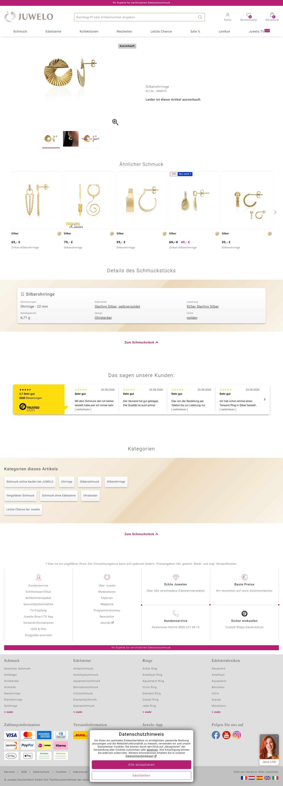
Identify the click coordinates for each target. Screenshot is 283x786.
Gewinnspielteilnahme (38, 604)
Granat (216, 700)
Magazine (107, 604)
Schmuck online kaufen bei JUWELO (29, 482)
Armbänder (11, 681)
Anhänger (10, 675)
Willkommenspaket (38, 598)
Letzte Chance (161, 31)
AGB (24, 772)
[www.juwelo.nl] (252, 778)
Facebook (216, 735)
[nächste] (275, 212)
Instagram (237, 735)
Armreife (10, 687)
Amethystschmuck (85, 675)
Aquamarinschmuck (86, 681)
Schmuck (20, 31)
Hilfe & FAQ (38, 629)
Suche (201, 17)
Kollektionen (89, 31)
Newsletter (107, 617)
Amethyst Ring (152, 675)
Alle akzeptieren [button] (141, 765)
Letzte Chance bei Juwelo (23, 510)
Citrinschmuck (83, 694)
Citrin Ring (150, 687)
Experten (107, 598)
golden (192, 317)
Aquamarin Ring (153, 681)
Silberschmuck (89, 482)
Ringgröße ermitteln (38, 635)
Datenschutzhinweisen (139, 756)
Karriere (9, 772)
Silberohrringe (116, 482)
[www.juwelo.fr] (244, 778)
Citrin (215, 694)
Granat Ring (150, 700)
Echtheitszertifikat (38, 592)
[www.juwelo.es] (259, 778)
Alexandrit (218, 669)
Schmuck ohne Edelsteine (59, 496)
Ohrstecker (103, 317)
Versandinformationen (38, 623)
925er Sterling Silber (203, 306)
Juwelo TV (259, 31)
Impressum (80, 772)
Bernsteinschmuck (85, 687)
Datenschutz (41, 772)
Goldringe (10, 706)
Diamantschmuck (85, 700)
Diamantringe (13, 700)
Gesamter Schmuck (17, 669)
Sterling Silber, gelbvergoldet (117, 306)
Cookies (61, 772)
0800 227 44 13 (189, 627)
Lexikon (224, 31)
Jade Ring (149, 706)
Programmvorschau (107, 611)
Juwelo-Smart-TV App (38, 617)
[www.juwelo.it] (275, 778)
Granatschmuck (84, 706)
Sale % (195, 31)
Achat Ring (150, 669)
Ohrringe (66, 482)
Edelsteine (53, 31)
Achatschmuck (83, 669)
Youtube (226, 735)
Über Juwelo (107, 586)
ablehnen (152, 750)
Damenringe (12, 694)
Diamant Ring (152, 694)
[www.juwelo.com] (267, 778)
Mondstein (219, 706)
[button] (227, 17)
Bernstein (218, 687)
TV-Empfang (38, 611)
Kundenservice (38, 586)
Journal (105, 623)
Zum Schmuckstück (139, 342)
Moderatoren (107, 592)
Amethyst (218, 675)
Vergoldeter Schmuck (20, 496)
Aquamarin (219, 681)
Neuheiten (124, 31)
